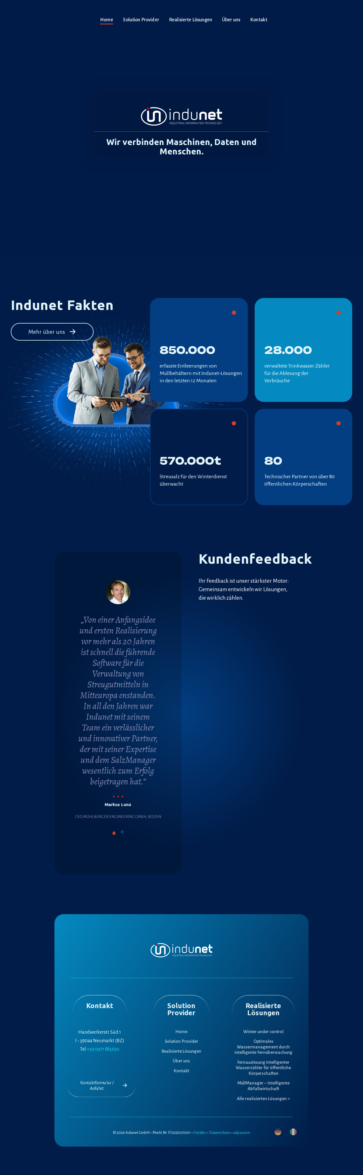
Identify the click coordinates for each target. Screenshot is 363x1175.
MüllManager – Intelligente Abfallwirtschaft (263, 1085)
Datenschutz (219, 1132)
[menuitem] (278, 1131)
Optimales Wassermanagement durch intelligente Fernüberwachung (263, 1047)
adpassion (241, 1132)
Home (181, 1031)
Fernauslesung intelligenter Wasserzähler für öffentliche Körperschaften (263, 1068)
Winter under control (263, 1031)
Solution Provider (181, 1041)
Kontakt (181, 1070)
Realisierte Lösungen (181, 1051)
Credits (199, 1132)
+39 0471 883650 (103, 1049)
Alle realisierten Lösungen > (263, 1098)
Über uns (181, 1060)
